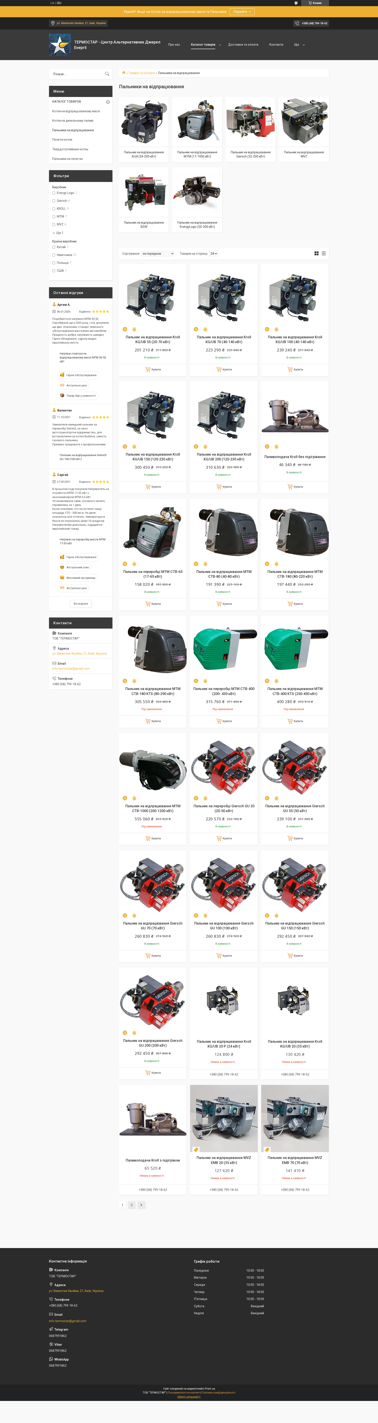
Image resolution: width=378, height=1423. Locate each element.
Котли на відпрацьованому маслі (76, 111)
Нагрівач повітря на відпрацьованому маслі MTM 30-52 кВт (83, 357)
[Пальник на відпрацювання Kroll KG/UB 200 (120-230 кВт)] (224, 415)
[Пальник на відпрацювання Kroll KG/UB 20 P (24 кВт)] (224, 1001)
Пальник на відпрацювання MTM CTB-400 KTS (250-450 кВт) (295, 691)
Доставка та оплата (243, 44)
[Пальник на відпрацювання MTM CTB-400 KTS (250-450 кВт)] (295, 649)
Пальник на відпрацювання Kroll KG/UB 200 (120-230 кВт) (224, 456)
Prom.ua (210, 1388)
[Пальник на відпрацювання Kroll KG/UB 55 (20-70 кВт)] (153, 298)
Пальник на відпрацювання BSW (144, 225)
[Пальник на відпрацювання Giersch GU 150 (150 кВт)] (295, 884)
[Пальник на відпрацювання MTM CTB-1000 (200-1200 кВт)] (153, 767)
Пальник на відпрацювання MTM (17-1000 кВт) (197, 154)
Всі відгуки (81, 603)
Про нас (174, 44)
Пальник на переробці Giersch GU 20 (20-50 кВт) (224, 808)
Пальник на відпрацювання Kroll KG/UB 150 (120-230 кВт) (153, 456)
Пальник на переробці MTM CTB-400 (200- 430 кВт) (223, 691)
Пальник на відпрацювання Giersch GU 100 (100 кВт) (224, 925)
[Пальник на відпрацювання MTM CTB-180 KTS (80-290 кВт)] (153, 649)
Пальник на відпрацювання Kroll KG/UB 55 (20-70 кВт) (153, 339)
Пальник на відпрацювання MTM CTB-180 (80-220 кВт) (295, 574)
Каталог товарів (203, 44)
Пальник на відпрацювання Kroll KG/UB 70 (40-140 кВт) (224, 339)
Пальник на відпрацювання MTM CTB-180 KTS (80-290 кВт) (152, 691)
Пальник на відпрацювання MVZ (304, 154)
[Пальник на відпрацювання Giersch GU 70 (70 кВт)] (153, 884)
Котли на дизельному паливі (72, 120)
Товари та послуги (141, 73)
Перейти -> (242, 12)
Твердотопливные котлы (70, 149)
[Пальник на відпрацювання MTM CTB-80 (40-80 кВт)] (224, 532)
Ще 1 (59, 233)
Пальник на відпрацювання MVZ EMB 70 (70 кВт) (295, 1160)
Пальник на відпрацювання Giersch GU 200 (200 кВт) (152, 1043)
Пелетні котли (62, 139)
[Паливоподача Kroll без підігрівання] (295, 415)
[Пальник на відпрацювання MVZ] (304, 122)
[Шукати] (107, 74)
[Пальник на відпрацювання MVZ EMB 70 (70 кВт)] (295, 1118)
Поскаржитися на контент (184, 1392)
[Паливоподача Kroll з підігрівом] (153, 1118)
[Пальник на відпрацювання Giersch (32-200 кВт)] (251, 122)
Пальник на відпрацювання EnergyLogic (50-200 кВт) (197, 225)
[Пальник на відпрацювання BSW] (144, 192)
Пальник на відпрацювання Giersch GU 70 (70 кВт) (152, 925)
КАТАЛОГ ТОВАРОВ (66, 101)
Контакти (276, 44)
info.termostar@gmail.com (71, 668)
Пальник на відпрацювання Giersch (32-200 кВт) (251, 154)
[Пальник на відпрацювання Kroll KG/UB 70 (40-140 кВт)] (224, 298)
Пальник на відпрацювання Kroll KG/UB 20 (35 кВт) (295, 1043)
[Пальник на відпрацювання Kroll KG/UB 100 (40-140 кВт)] (295, 298)
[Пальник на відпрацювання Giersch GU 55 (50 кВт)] (295, 767)
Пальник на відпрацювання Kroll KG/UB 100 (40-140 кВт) (295, 339)
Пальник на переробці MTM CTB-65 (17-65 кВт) (152, 574)
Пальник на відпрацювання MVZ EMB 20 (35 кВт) (224, 1160)
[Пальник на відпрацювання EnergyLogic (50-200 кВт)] (197, 192)
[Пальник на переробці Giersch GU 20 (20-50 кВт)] (224, 767)
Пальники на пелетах (67, 159)
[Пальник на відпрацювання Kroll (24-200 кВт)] (144, 122)
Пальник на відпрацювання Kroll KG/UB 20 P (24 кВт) (224, 1043)
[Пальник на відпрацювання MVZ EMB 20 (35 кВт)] (224, 1118)
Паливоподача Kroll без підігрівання (295, 457)
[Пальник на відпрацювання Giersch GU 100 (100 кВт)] (224, 884)
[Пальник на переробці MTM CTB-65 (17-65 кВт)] (153, 532)
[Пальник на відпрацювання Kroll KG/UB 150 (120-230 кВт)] (153, 415)
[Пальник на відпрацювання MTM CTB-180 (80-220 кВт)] (295, 532)
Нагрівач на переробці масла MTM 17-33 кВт (82, 541)
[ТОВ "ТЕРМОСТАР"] (60, 45)
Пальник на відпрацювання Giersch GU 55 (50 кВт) (295, 808)
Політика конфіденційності (218, 1392)
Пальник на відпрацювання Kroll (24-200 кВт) (144, 154)
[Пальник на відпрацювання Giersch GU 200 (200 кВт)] (153, 1001)
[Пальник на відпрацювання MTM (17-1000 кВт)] (197, 122)
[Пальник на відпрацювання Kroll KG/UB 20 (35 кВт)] (295, 1001)
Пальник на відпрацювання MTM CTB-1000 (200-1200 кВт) (152, 808)
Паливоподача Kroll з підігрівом (153, 1160)
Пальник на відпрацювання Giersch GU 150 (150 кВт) (295, 925)
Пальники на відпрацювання (73, 130)
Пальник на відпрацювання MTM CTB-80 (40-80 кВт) (224, 574)
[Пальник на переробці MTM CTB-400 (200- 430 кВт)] (224, 649)
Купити (156, 369)
